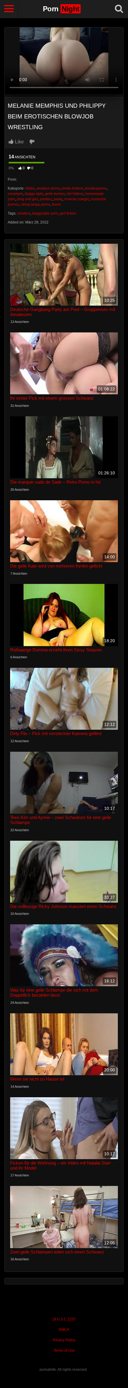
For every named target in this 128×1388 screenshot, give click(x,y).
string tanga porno (35, 204)
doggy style (34, 194)
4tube (30, 188)
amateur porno (48, 188)
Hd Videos (75, 194)
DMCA (64, 1330)
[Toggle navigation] (9, 9)
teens (56, 204)
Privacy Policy (64, 1340)
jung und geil (27, 199)
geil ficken (68, 213)
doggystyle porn (45, 213)
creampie (15, 194)
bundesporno (96, 188)
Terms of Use (64, 1350)
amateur (23, 213)
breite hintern (72, 188)
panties (46, 199)
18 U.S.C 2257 (64, 1319)
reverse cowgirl (76, 199)
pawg (58, 199)
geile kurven (55, 194)
